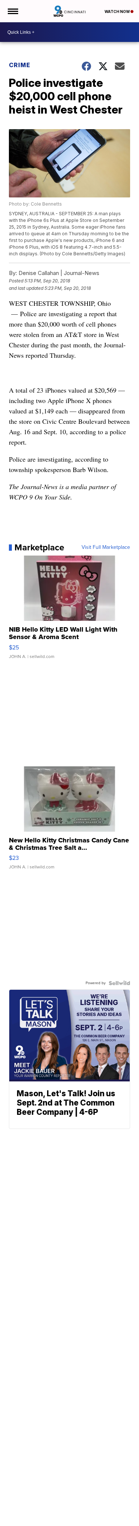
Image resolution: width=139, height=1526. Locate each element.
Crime (19, 65)
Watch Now (117, 11)
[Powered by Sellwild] (119, 983)
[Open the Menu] (12, 11)
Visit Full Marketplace (106, 547)
